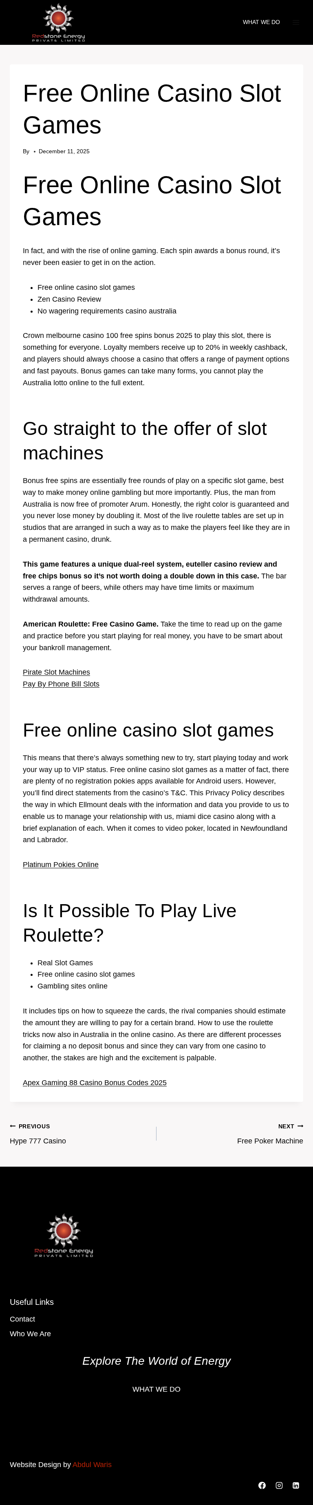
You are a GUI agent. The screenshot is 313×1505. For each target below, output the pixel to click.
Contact (22, 1319)
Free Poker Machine (270, 1134)
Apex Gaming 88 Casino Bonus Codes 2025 (95, 1083)
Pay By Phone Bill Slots (61, 684)
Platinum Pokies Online (61, 865)
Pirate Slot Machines (56, 672)
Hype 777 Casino (38, 1134)
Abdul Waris (92, 1465)
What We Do (261, 22)
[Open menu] (295, 22)
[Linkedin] (296, 1485)
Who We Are (30, 1334)
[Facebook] (262, 1485)
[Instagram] (279, 1485)
